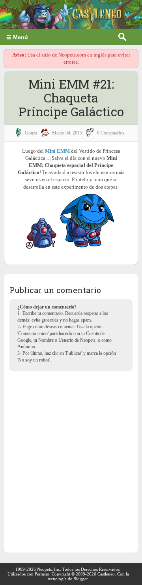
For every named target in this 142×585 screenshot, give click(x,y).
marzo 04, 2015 (67, 133)
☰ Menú (17, 37)
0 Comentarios (110, 133)
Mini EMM (57, 151)
